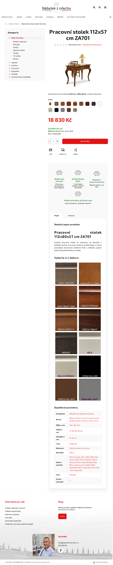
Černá (83, 418)
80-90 (77, 431)
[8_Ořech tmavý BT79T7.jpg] (90, 320)
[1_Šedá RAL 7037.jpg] (90, 389)
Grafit (96, 418)
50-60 (71, 438)
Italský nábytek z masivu (15, 508)
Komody (16, 44)
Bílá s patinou (75, 465)
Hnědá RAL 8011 (76, 468)
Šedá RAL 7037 (89, 468)
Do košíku (86, 141)
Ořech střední (85, 460)
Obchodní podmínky (13, 521)
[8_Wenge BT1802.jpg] (66, 343)
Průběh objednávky (13, 511)
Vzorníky (8, 517)
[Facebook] (60, 550)
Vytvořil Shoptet (102, 562)
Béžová (72, 418)
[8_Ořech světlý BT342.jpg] (66, 320)
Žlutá (96, 421)
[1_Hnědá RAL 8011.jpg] (66, 389)
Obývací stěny (19, 50)
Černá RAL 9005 (88, 465)
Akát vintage (74, 457)
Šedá (85, 421)
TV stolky (17, 56)
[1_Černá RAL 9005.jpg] (90, 366)
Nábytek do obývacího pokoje (81, 414)
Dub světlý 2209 (87, 457)
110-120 (72, 425)
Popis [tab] (56, 215)
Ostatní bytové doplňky (21, 77)
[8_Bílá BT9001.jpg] (90, 343)
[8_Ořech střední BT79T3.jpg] (90, 296)
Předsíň (14, 74)
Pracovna (15, 68)
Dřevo (71, 452)
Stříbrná (79, 421)
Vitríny (16, 47)
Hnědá (72, 421)
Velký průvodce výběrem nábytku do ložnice (75, 507)
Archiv (62, 516)
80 (82, 431)
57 (76, 438)
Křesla (15, 59)
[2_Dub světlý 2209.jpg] (90, 273)
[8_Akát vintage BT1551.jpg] (66, 273)
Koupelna (15, 71)
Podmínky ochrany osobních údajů (19, 524)
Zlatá (90, 421)
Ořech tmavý (80, 462)
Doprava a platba (12, 514)
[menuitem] (7, 17)
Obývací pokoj (17, 38)
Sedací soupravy (20, 41)
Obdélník (73, 444)
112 (78, 425)
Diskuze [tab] (71, 215)
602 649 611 (62, 545)
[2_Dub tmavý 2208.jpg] (66, 296)
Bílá (78, 418)
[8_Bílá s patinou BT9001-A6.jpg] (66, 366)
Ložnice (14, 65)
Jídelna (14, 62)
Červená (89, 418)
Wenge (89, 462)
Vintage (72, 475)
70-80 (71, 431)
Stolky (15, 53)
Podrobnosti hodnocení (92, 45)
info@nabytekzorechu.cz (68, 543)
